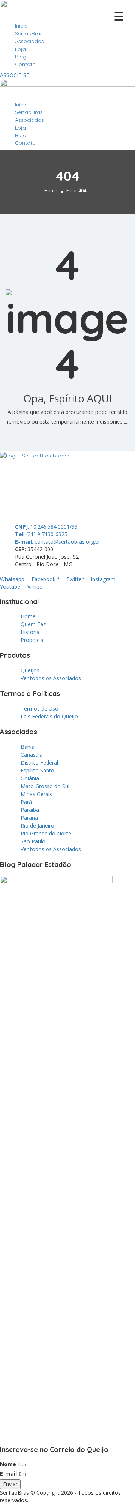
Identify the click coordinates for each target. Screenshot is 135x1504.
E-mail (8, 1473)
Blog (20, 56)
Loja (20, 49)
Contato (25, 64)
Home (50, 190)
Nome (8, 1464)
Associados (29, 41)
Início (21, 25)
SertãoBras (29, 33)
